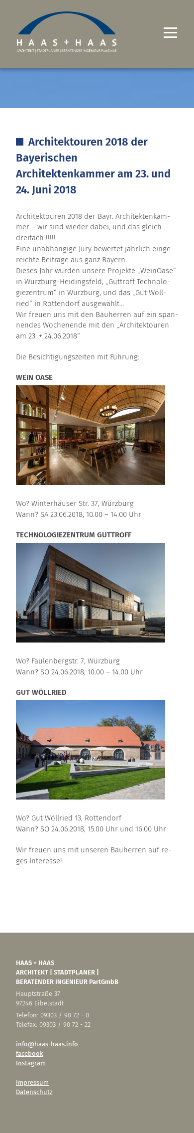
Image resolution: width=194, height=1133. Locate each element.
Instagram (31, 1063)
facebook (29, 1053)
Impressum (32, 1082)
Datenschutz (34, 1092)
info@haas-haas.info (47, 1044)
